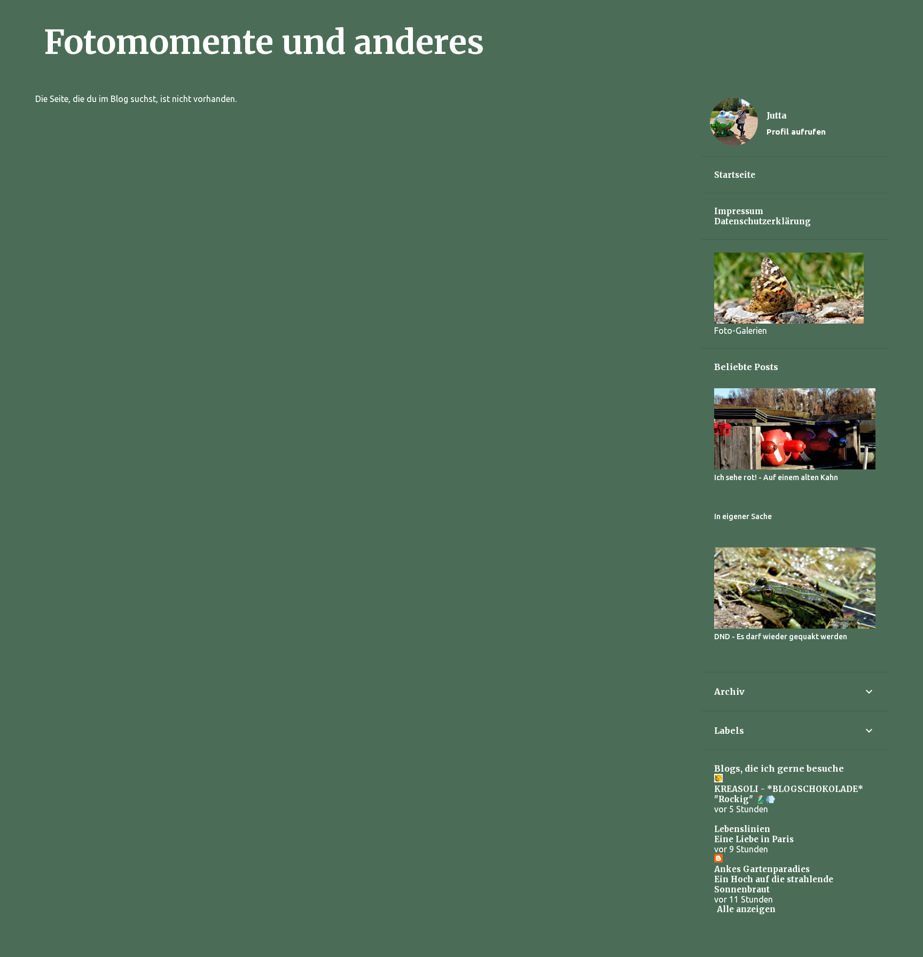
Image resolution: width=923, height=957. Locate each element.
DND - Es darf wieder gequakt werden (780, 636)
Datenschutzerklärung (762, 221)
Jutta (776, 115)
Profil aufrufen (796, 131)
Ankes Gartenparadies (762, 869)
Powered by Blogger (467, 942)
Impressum (738, 211)
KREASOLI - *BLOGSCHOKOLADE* (788, 789)
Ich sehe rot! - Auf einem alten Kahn (776, 477)
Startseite (734, 175)
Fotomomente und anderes (264, 42)
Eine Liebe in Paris (754, 839)
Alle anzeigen (746, 909)
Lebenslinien (742, 829)
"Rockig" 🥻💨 (745, 799)
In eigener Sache (743, 516)
